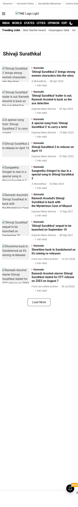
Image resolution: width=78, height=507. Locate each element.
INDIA (6, 23)
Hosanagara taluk (59, 30)
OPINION (53, 23)
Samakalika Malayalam (49, 3)
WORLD (17, 23)
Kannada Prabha (25, 3)
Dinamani (8, 3)
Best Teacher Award (34, 30)
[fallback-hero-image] (17, 76)
